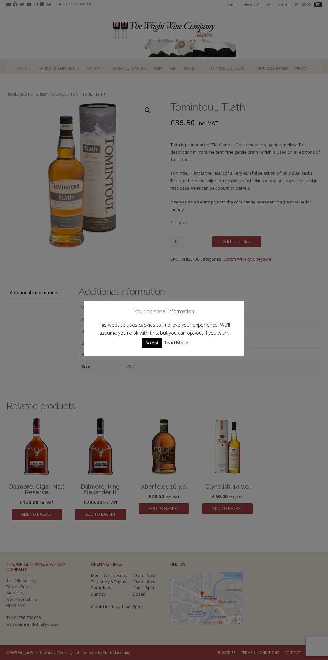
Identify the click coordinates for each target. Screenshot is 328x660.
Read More (175, 342)
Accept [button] (151, 343)
